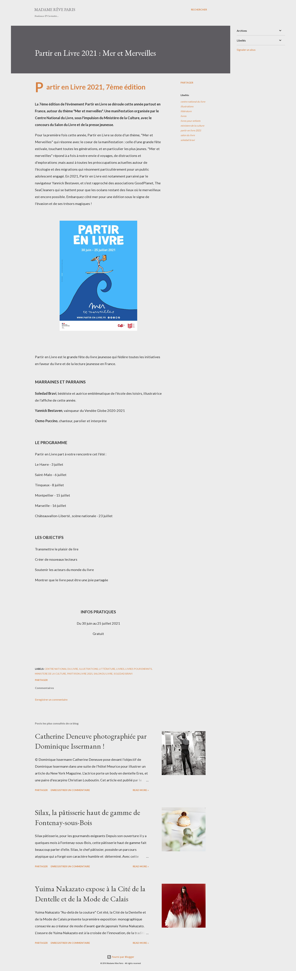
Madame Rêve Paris (54, 9)
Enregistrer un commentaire (51, 699)
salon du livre (188, 135)
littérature (186, 111)
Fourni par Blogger (122, 956)
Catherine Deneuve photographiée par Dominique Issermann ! (91, 741)
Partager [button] (187, 82)
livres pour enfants (190, 120)
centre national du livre (193, 101)
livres (183, 116)
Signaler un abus (246, 49)
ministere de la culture (192, 125)
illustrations (187, 106)
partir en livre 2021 (191, 130)
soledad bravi (188, 140)
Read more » (141, 790)
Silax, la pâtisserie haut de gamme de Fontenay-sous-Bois (87, 817)
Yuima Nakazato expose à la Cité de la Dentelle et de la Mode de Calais (90, 894)
